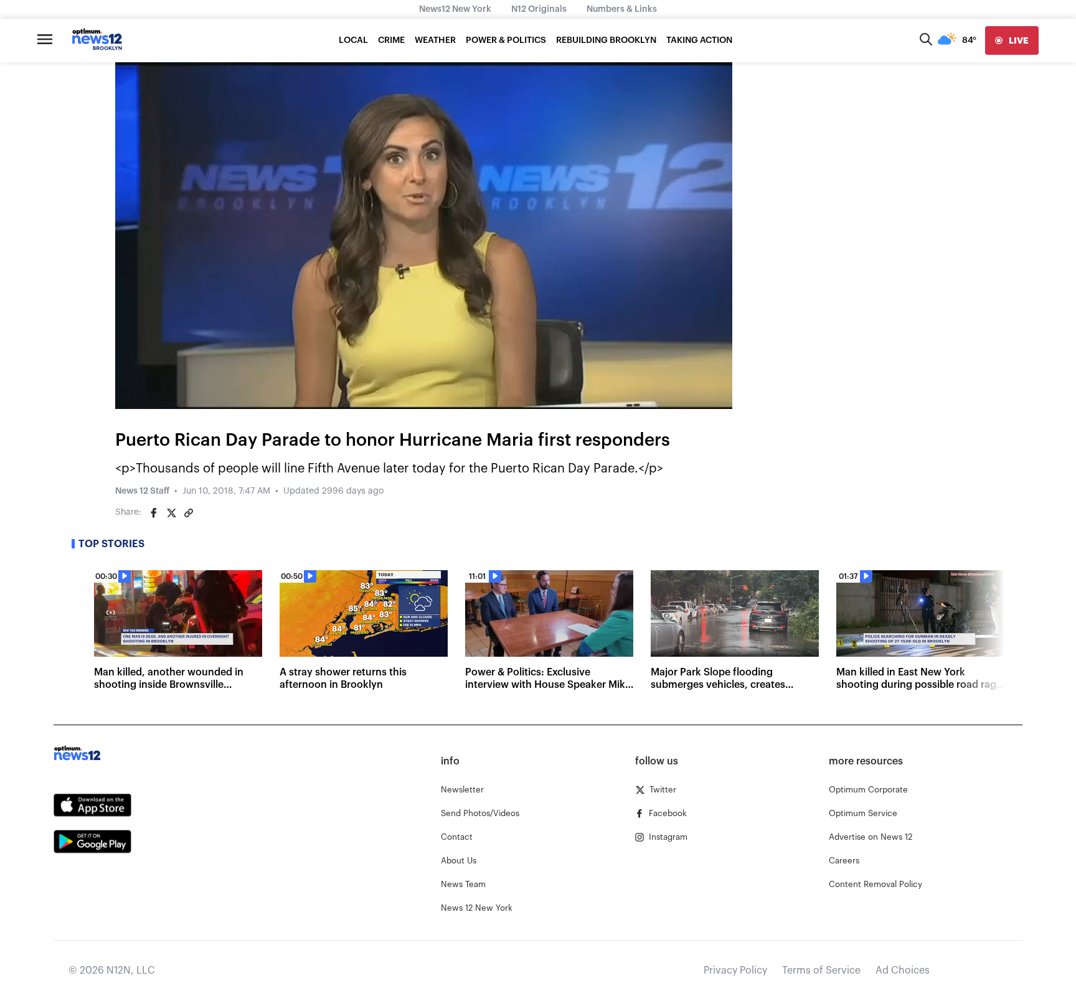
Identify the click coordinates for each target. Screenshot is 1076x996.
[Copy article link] (189, 513)
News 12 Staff (142, 491)
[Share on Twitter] (171, 513)
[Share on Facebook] (154, 513)
